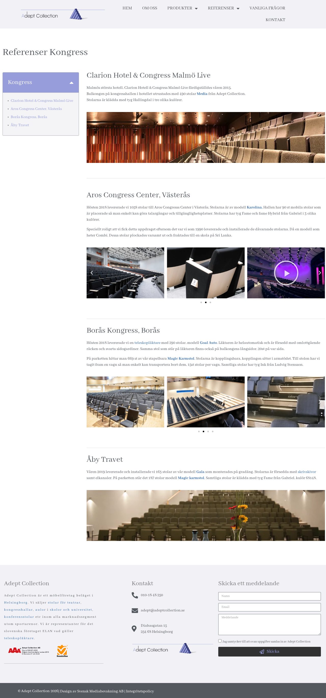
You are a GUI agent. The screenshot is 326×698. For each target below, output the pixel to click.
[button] (72, 82)
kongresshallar (18, 610)
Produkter (179, 8)
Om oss (149, 8)
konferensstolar (19, 617)
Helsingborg (16, 603)
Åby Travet (20, 125)
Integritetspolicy (140, 691)
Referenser (221, 8)
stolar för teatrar (64, 603)
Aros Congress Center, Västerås (36, 109)
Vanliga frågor (267, 8)
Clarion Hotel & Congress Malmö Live (42, 101)
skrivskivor (307, 472)
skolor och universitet (71, 610)
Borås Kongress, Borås (29, 117)
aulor (40, 610)
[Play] (205, 272)
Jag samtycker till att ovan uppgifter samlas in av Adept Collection (266, 642)
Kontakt (275, 20)
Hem (127, 8)
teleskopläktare (147, 343)
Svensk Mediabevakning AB (100, 691)
